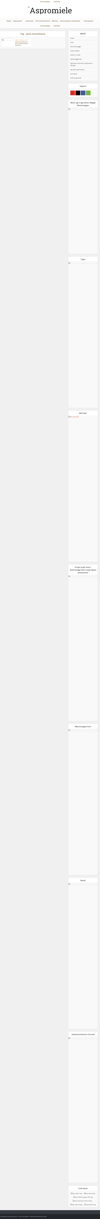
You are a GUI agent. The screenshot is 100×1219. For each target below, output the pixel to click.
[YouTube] (72, 93)
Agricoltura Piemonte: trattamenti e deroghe (81, 64)
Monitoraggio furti (76, 59)
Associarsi (29, 21)
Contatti (56, 26)
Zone (72, 42)
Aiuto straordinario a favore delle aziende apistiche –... (21, 43)
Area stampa (45, 26)
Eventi (72, 38)
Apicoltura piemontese (77, 70)
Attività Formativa (42, 21)
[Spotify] (88, 93)
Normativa (73, 74)
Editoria (55, 21)
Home (9, 21)
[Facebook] (83, 93)
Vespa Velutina (74, 51)
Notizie (22, 40)
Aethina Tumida (75, 55)
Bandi (16, 40)
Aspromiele (17, 21)
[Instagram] (77, 93)
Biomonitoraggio (75, 46)
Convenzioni (88, 21)
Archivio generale (75, 78)
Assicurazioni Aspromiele (70, 21)
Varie (26, 40)
